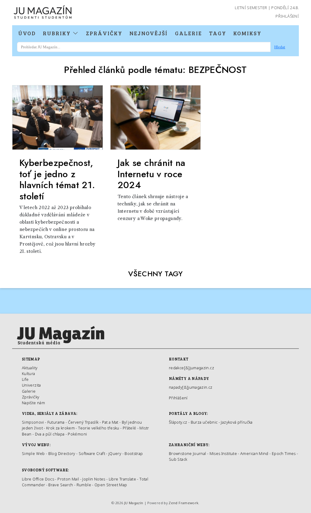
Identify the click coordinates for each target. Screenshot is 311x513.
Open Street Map (110, 484)
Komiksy (247, 33)
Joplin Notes (93, 479)
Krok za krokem (60, 428)
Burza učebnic (204, 422)
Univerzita (31, 385)
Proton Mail (68, 479)
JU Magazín (133, 503)
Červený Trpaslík (83, 422)
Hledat (279, 47)
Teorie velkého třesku (98, 428)
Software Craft (92, 453)
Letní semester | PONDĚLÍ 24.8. (267, 7)
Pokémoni (77, 434)
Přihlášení (287, 16)
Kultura (28, 373)
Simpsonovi (33, 422)
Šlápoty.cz (178, 422)
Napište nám (33, 402)
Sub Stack (178, 459)
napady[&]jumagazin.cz (191, 387)
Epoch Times (284, 453)
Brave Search (61, 484)
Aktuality (29, 367)
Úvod (27, 33)
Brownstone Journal (187, 453)
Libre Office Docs (38, 479)
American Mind (254, 453)
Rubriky (58, 33)
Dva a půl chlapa (50, 434)
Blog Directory (61, 453)
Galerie (188, 33)
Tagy (217, 33)
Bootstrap (134, 453)
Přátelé (129, 428)
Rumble (84, 484)
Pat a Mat (110, 422)
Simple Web (33, 453)
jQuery (114, 453)
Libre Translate (122, 479)
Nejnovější (148, 33)
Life (25, 379)
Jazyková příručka (236, 422)
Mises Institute (223, 453)
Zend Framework (183, 503)
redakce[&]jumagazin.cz (191, 367)
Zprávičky (104, 33)
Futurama (56, 422)
